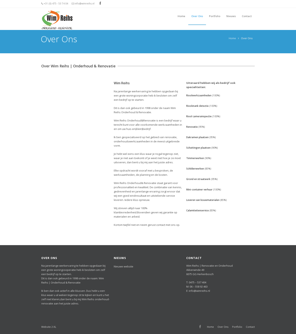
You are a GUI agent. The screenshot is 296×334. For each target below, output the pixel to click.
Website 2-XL (48, 327)
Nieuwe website (123, 266)
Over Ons (223, 327)
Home (232, 38)
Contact (250, 327)
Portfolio (237, 327)
